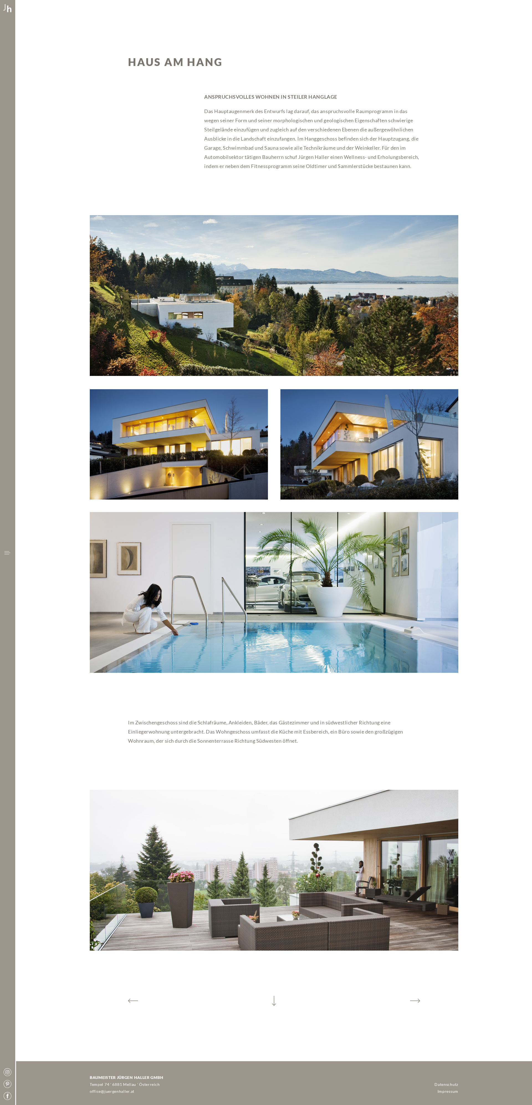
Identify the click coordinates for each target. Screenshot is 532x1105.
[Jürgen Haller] (7, 8)
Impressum (448, 1091)
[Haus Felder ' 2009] (415, 1001)
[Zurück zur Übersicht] (274, 1001)
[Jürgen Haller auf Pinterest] (7, 1084)
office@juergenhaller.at (112, 1091)
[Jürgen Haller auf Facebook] (7, 1096)
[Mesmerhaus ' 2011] (133, 1001)
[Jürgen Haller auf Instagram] (7, 1072)
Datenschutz (446, 1084)
